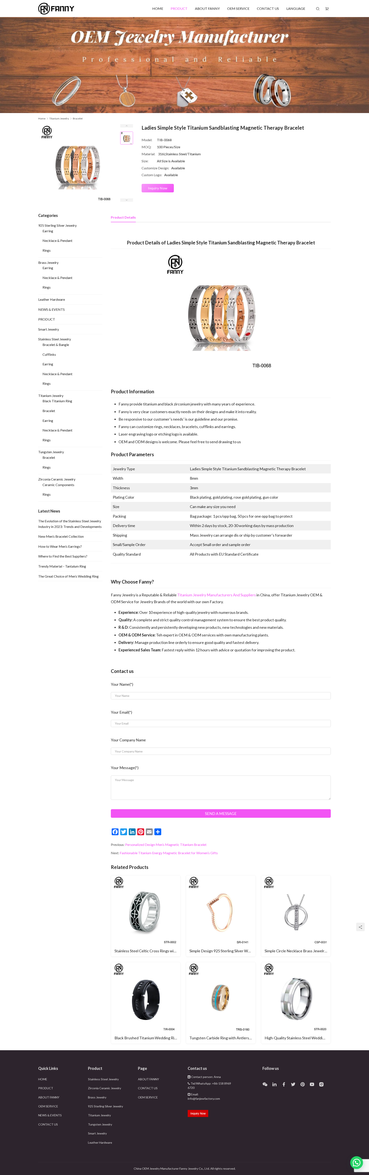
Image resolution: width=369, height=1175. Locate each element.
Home (41, 118)
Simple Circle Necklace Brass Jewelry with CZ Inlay (298, 950)
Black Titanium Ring (57, 401)
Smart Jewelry (48, 329)
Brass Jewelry (48, 262)
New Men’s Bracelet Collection (61, 536)
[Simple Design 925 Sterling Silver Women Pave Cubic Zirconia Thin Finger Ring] (220, 916)
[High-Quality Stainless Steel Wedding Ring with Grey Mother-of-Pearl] (296, 1002)
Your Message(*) (125, 767)
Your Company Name (128, 740)
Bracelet (48, 411)
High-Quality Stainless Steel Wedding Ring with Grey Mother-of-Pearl (298, 1038)
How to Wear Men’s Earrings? (60, 546)
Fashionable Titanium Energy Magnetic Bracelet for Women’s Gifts (169, 853)
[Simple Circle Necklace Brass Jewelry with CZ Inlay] (296, 916)
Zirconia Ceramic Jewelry (56, 479)
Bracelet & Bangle (55, 345)
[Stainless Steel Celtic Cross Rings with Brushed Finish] (145, 916)
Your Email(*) (121, 712)
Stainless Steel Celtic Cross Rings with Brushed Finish (147, 950)
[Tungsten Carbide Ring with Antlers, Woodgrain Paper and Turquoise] (220, 1002)
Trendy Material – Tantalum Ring (62, 566)
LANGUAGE (295, 8)
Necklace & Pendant (57, 240)
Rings (46, 250)
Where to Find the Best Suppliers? (62, 556)
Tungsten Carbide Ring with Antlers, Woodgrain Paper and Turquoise (222, 1038)
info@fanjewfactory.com (204, 1098)
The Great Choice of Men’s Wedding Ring (68, 576)
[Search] (318, 8)
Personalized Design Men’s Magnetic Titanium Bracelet (165, 844)
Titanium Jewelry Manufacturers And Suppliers (216, 595)
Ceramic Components (58, 485)
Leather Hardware (51, 299)
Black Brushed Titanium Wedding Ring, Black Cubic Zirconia (147, 1038)
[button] (356, 1162)
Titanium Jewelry (50, 396)
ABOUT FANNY (207, 8)
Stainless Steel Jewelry (54, 339)
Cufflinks (49, 354)
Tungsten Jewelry (51, 452)
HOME (157, 8)
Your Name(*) (122, 684)
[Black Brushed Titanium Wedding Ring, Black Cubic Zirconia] (145, 1002)
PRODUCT (179, 8)
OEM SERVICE (238, 8)
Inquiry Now (157, 188)
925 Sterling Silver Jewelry (57, 225)
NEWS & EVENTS (51, 309)
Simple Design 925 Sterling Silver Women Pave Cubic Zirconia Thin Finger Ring (222, 950)
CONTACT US (268, 8)
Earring (47, 231)
